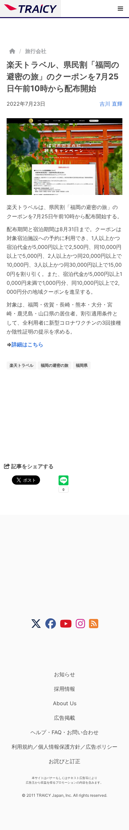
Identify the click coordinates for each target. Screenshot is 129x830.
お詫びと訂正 (64, 761)
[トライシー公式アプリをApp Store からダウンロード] (68, 649)
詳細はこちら (27, 344)
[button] (120, 8)
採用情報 (64, 688)
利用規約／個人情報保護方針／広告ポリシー (64, 746)
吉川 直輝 (111, 103)
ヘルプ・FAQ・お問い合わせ (64, 732)
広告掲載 (64, 717)
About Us (64, 703)
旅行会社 (35, 51)
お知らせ (64, 674)
